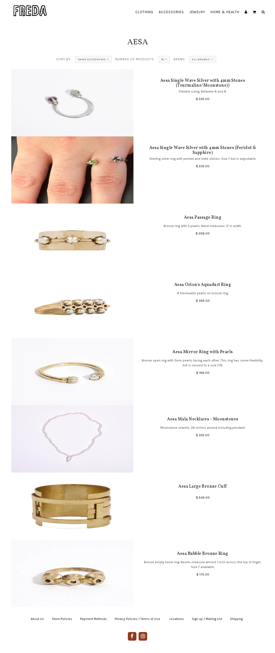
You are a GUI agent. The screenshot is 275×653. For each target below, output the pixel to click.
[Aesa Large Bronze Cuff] (72, 506)
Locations (176, 619)
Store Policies (62, 619)
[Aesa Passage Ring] (72, 237)
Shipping (236, 619)
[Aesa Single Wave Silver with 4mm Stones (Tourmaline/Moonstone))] (72, 102)
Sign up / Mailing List (207, 619)
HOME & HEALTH (225, 12)
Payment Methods (93, 619)
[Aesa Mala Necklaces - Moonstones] (72, 438)
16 (162, 59)
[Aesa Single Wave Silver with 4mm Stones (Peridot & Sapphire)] (72, 170)
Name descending (92, 59)
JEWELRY (197, 12)
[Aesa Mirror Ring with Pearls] (72, 371)
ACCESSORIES (171, 12)
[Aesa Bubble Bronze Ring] (72, 573)
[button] (254, 12)
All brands (201, 59)
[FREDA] (30, 6)
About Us (37, 619)
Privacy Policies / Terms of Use (137, 619)
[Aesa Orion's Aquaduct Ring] (72, 304)
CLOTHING (144, 12)
